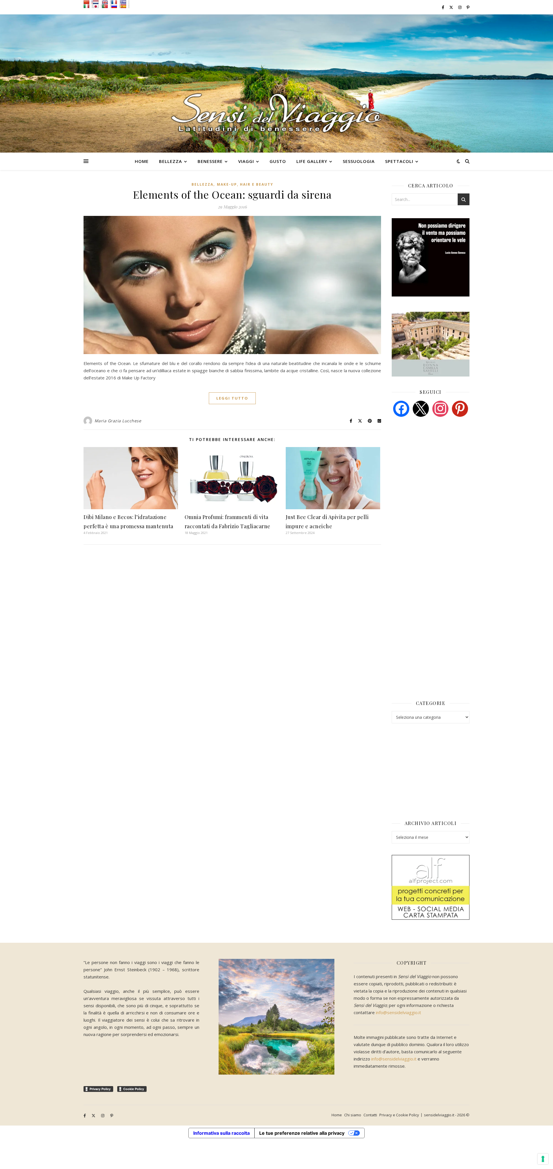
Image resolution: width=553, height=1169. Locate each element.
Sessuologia (359, 161)
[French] (115, 2)
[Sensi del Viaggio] (276, 83)
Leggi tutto (232, 398)
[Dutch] (97, 2)
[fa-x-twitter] (451, 7)
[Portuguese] (106, 6)
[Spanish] (124, 6)
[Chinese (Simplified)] (88, 2)
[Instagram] (440, 408)
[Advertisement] (435, 465)
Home (142, 161)
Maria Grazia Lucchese (117, 420)
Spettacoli (399, 161)
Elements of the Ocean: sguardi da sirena (232, 194)
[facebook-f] (443, 7)
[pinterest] (460, 408)
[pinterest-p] (468, 7)
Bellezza (170, 161)
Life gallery (311, 161)
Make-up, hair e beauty (245, 184)
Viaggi (246, 161)
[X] (421, 408)
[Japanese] (97, 6)
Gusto (278, 161)
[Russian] (115, 6)
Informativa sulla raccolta (221, 1133)
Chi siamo (352, 1114)
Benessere (210, 161)
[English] (106, 2)
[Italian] (88, 6)
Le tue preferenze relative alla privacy (301, 1133)
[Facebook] (401, 408)
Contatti (370, 1114)
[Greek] (124, 2)
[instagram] (460, 7)
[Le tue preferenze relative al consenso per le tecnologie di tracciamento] (542, 1158)
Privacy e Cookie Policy (399, 1114)
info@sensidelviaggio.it (398, 1012)
